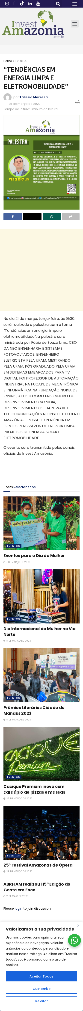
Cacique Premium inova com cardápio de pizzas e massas (34, 789)
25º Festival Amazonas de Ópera (37, 865)
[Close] (78, 925)
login (18, 908)
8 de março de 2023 (18, 641)
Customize (41, 988)
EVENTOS (21, 61)
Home (7, 61)
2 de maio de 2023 (17, 896)
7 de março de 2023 (18, 562)
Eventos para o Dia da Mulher (34, 555)
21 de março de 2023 (25, 104)
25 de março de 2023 (19, 798)
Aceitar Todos (41, 976)
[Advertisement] (41, 270)
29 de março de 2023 (19, 871)
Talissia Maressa (33, 97)
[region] (41, 966)
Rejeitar (41, 1001)
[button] (58, 4)
